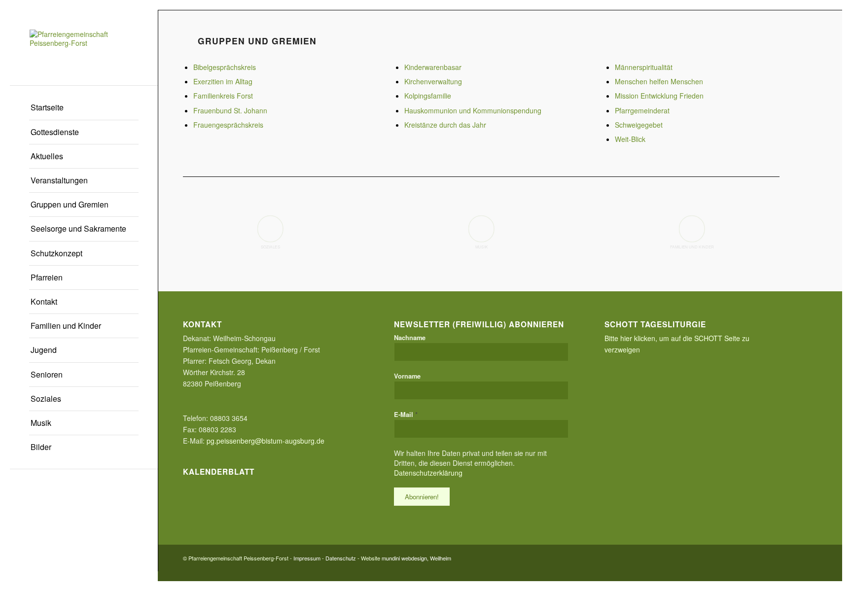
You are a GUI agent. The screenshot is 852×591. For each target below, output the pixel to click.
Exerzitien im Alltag (222, 81)
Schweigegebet (639, 125)
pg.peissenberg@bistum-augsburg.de (265, 441)
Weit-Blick (630, 139)
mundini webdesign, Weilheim (416, 558)
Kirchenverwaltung (433, 81)
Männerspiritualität (644, 67)
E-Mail (406, 414)
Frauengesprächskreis (228, 125)
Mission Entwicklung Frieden (659, 96)
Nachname (410, 337)
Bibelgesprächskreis (224, 67)
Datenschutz (340, 558)
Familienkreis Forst (223, 96)
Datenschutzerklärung (428, 473)
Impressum (306, 558)
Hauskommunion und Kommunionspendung (472, 110)
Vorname (407, 376)
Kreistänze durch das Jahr (445, 125)
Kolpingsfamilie (427, 96)
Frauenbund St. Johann (230, 110)
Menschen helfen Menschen (659, 81)
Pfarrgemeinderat (642, 110)
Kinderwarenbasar (433, 67)
